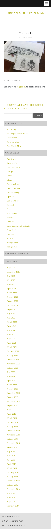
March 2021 (12, 347)
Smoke (10, 238)
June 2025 (11, 276)
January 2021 (12, 355)
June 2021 (11, 335)
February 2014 (13, 506)
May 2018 (11, 460)
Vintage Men (12, 247)
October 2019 (12, 397)
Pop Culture (12, 213)
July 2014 (11, 493)
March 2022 (12, 322)
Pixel (9, 209)
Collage (10, 172)
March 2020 (12, 385)
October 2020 (12, 368)
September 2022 (13, 305)
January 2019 (12, 426)
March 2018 (12, 468)
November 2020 (13, 364)
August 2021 (12, 326)
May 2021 (11, 339)
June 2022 (11, 318)
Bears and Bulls (13, 167)
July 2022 (11, 314)
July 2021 (11, 330)
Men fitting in (13, 129)
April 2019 (11, 414)
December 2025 (13, 272)
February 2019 (13, 422)
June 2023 (11, 284)
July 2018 (11, 452)
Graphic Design (13, 188)
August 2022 (12, 310)
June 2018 (11, 456)
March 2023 (12, 293)
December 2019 (13, 393)
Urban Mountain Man (25, 13)
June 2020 (11, 376)
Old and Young (13, 193)
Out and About (13, 201)
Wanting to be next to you (18, 134)
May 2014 (11, 502)
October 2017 (12, 485)
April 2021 (11, 343)
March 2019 (12, 418)
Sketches (10, 234)
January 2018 (12, 477)
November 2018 (13, 435)
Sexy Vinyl (11, 230)
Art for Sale (12, 163)
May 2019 (11, 410)
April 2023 (11, 289)
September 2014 (13, 489)
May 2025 (11, 280)
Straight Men (12, 243)
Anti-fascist (12, 159)
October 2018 (12, 439)
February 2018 (13, 472)
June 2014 (11, 498)
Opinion (10, 197)
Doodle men (12, 138)
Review (10, 218)
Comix (9, 176)
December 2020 (13, 360)
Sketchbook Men (14, 146)
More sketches (13, 142)
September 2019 (13, 401)
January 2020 (12, 389)
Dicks (9, 180)
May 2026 (11, 268)
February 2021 (13, 351)
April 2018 (11, 464)
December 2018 (13, 431)
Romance (10, 222)
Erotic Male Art (13, 184)
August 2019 (12, 406)
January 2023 (12, 297)
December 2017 (13, 481)
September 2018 (13, 443)
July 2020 (11, 372)
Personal (10, 205)
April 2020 (11, 381)
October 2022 (12, 301)
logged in (21, 87)
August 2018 (12, 447)
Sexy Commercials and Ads (18, 226)
